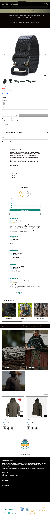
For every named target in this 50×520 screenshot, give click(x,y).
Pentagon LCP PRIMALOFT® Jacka (11, 420)
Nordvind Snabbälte (8, 29)
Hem (3, 29)
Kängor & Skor (9, 318)
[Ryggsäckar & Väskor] (25, 310)
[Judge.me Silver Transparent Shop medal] (38, 509)
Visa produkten (25, 25)
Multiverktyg (7, 367)
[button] (47, 4)
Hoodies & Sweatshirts (9, 388)
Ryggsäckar (30, 347)
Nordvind (4, 86)
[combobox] (25, 7)
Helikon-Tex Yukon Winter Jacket (34, 420)
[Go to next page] (33, 293)
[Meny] (2, 4)
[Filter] (11, 214)
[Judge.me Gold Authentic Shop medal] (32, 509)
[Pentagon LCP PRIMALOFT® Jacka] (13, 407)
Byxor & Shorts (41, 318)
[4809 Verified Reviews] (25, 449)
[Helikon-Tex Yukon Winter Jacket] (37, 407)
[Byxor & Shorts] (41, 310)
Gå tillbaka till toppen (25, 454)
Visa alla (46, 393)
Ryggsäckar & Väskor (25, 318)
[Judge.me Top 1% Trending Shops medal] (32, 513)
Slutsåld (33, 115)
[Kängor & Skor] (9, 310)
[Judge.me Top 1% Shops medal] (43, 509)
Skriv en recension (25, 210)
